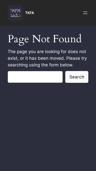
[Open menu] (85, 13)
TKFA (29, 13)
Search (76, 76)
